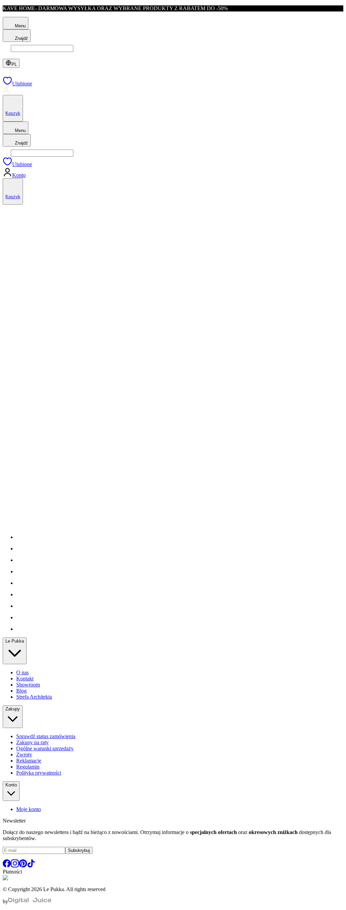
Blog (21, 691)
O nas (22, 672)
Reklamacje (28, 760)
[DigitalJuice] (29, 901)
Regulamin (28, 767)
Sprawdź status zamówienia (45, 736)
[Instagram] (15, 865)
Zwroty (24, 754)
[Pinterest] (23, 865)
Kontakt (24, 678)
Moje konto (28, 809)
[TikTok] (31, 865)
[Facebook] (7, 865)
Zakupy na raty (32, 742)
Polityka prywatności (38, 773)
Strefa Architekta (34, 697)
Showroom (28, 684)
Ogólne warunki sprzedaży (45, 748)
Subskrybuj (79, 850)
